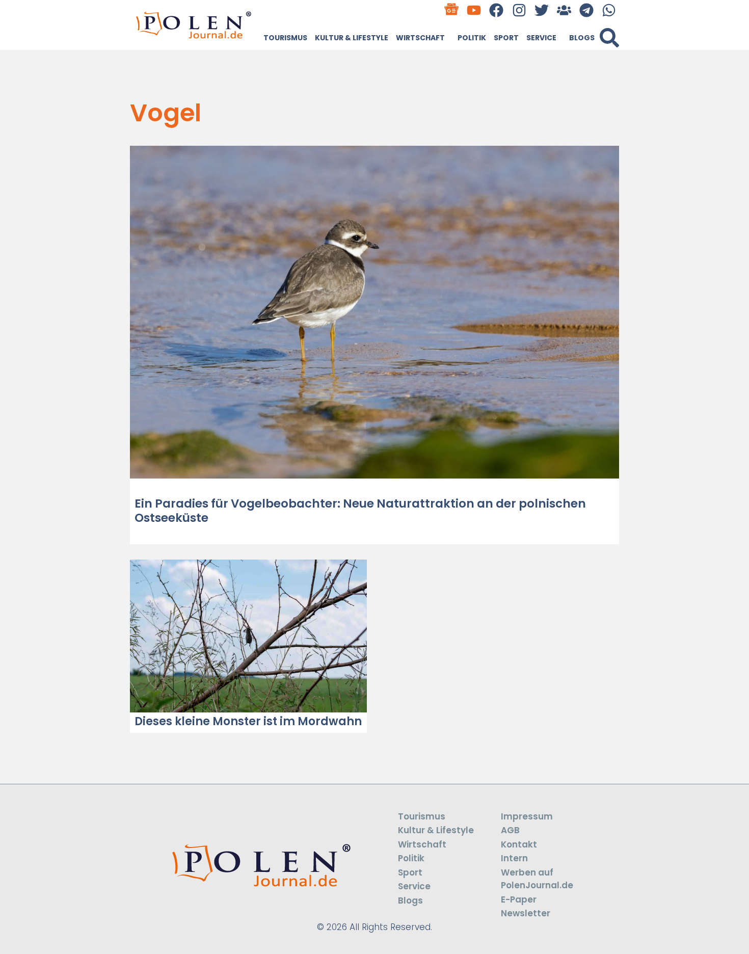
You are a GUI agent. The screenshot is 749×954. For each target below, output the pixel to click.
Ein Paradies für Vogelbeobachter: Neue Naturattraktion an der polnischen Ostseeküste (360, 510)
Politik (472, 38)
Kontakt (519, 844)
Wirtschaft (420, 38)
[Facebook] (496, 10)
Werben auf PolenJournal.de (537, 879)
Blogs (582, 38)
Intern (514, 858)
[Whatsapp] (609, 10)
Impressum (527, 816)
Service (541, 38)
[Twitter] (541, 10)
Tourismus (285, 38)
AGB (510, 830)
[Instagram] (519, 10)
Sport (506, 38)
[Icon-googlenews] (452, 10)
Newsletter (525, 913)
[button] (609, 37)
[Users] (564, 10)
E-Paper (519, 899)
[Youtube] (474, 10)
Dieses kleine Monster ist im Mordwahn (248, 721)
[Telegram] (587, 10)
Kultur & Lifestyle (351, 38)
